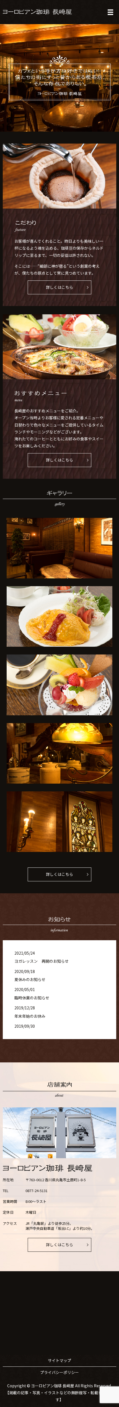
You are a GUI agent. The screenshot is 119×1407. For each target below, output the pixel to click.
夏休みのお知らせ (29, 979)
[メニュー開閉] (110, 12)
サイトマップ (59, 1360)
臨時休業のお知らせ (31, 997)
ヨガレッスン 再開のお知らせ (41, 961)
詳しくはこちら (59, 287)
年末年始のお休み (29, 1016)
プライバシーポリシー (59, 1372)
